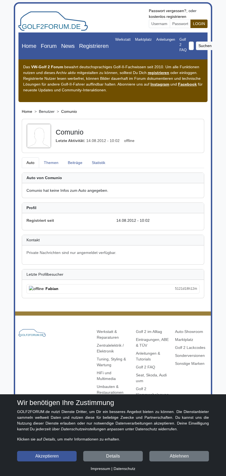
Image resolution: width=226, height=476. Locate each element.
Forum (49, 46)
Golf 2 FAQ (183, 44)
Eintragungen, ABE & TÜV (152, 342)
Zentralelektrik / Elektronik (110, 348)
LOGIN (199, 23)
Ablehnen (179, 456)
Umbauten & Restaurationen (110, 389)
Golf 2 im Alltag (149, 331)
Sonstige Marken (190, 363)
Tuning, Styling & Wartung (111, 362)
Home (29, 46)
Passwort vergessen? (167, 11)
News (68, 46)
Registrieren (94, 46)
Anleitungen (165, 39)
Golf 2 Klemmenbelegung (152, 392)
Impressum (100, 468)
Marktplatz (143, 39)
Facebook (187, 84)
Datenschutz (124, 468)
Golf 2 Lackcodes (190, 347)
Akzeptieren (47, 456)
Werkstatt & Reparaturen (108, 334)
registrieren (158, 72)
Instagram (159, 84)
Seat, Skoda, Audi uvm (151, 378)
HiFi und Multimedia (106, 376)
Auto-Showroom (189, 331)
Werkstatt (123, 39)
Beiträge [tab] (75, 162)
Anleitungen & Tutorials (148, 356)
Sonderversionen (190, 355)
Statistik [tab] (98, 162)
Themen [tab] (51, 162)
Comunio (69, 111)
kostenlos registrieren (167, 16)
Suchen (205, 45)
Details (113, 456)
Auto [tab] (30, 162)
